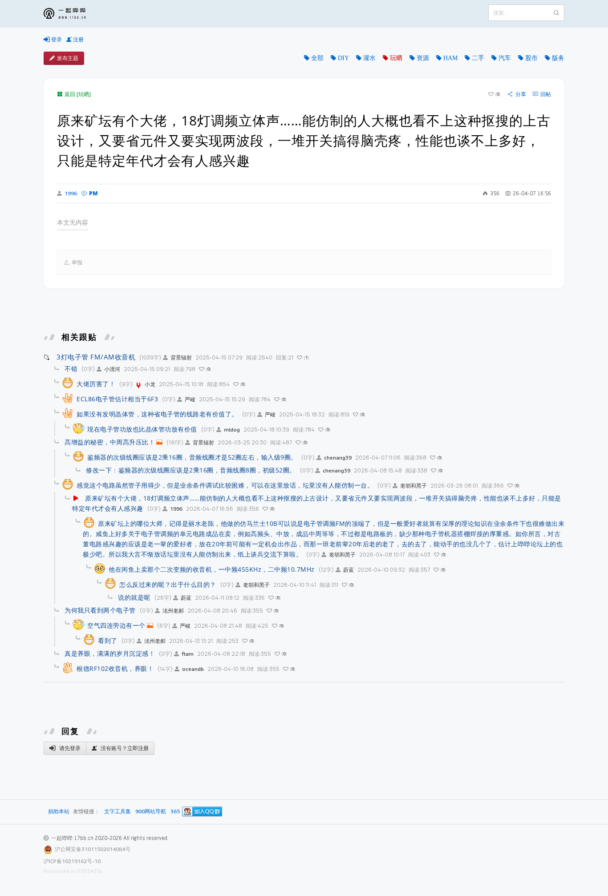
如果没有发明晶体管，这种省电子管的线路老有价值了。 (157, 414)
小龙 (150, 384)
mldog (232, 429)
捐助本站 (58, 811)
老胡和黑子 (413, 485)
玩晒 (396, 58)
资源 (423, 58)
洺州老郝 (173, 610)
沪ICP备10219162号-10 (72, 861)
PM (93, 193)
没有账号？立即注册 (124, 748)
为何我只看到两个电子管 (100, 610)
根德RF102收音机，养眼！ (115, 668)
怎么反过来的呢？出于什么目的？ (167, 584)
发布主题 (67, 58)
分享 (520, 94)
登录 (56, 39)
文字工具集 (117, 812)
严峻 (190, 399)
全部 (317, 58)
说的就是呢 (134, 597)
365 (175, 812)
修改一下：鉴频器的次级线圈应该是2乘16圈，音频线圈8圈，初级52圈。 (191, 470)
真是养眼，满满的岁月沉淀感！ (110, 653)
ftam (188, 653)
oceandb (193, 669)
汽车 (505, 58)
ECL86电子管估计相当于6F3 (117, 399)
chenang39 (338, 457)
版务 (558, 58)
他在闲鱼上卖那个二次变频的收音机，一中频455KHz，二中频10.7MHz (212, 569)
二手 (478, 58)
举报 (77, 262)
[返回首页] (71, 13)
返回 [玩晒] (78, 94)
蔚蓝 (348, 569)
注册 (78, 39)
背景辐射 (181, 357)
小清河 (112, 369)
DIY (343, 58)
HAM (450, 58)
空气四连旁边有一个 (116, 625)
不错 (71, 368)
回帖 (545, 94)
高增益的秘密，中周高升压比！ (110, 442)
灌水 (369, 58)
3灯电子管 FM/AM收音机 (96, 356)
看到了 (108, 640)
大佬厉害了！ (96, 383)
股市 (531, 58)
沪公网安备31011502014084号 (92, 849)
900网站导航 (150, 812)
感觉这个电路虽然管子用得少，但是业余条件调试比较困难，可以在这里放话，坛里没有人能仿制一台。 (225, 485)
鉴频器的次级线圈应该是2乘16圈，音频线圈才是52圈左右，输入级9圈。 (192, 457)
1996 (71, 193)
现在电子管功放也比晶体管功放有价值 (142, 429)
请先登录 (69, 748)
